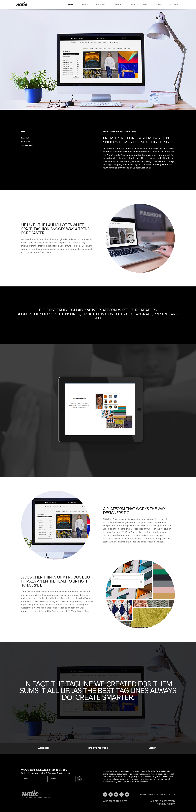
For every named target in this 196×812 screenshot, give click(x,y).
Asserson (43, 748)
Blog (145, 4)
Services (118, 4)
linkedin (116, 794)
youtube (127, 794)
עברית (172, 795)
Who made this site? (115, 801)
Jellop (152, 748)
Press (159, 4)
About (84, 4)
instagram (122, 794)
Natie (21, 4)
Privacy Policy (166, 804)
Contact (175, 4)
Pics (133, 4)
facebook (105, 794)
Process (100, 4)
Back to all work (98, 748)
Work (70, 4)
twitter (111, 794)
